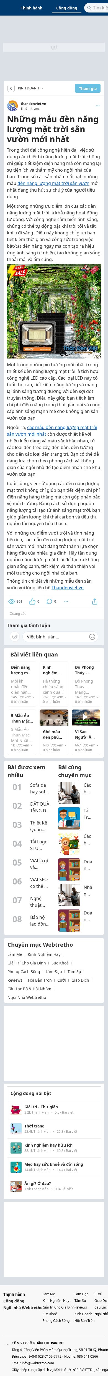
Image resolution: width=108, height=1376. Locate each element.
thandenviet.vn (33, 103)
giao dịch (80, 980)
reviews (14, 980)
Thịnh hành (31, 8)
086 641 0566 (87, 1356)
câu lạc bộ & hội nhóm (29, 988)
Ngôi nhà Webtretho (23, 1307)
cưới (61, 980)
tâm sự (74, 971)
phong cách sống (23, 971)
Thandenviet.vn (68, 588)
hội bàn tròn (40, 980)
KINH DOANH (28, 88)
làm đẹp (54, 971)
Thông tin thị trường (44, 88)
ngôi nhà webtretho (26, 997)
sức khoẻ (60, 963)
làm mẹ (14, 954)
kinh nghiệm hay (44, 954)
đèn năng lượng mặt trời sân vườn (53, 183)
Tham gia (88, 88)
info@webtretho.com (38, 1363)
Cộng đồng (66, 8)
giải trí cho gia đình (26, 963)
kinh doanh (83, 1314)
